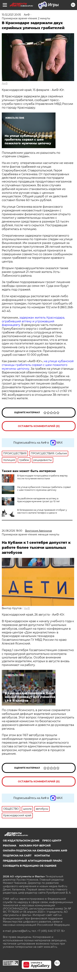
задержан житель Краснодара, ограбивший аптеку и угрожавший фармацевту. (33, 321)
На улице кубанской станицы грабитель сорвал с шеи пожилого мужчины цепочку (44, 488)
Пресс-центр (51, 840)
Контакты (42, 855)
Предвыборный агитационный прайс (32, 860)
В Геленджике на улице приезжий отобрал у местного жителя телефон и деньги (42, 511)
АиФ (5, 83)
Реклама (9, 845)
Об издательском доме (21, 840)
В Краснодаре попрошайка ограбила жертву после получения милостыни (42, 477)
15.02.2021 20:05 (11, 14)
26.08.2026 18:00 (12, 530)
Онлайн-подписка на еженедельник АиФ (35, 850)
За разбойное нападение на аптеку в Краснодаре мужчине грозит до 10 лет (38, 500)
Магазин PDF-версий (35, 845)
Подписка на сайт (17, 855)
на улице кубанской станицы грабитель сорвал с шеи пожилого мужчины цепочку (38, 364)
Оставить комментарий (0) (39, 426)
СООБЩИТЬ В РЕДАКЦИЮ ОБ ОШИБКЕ (29, 865)
